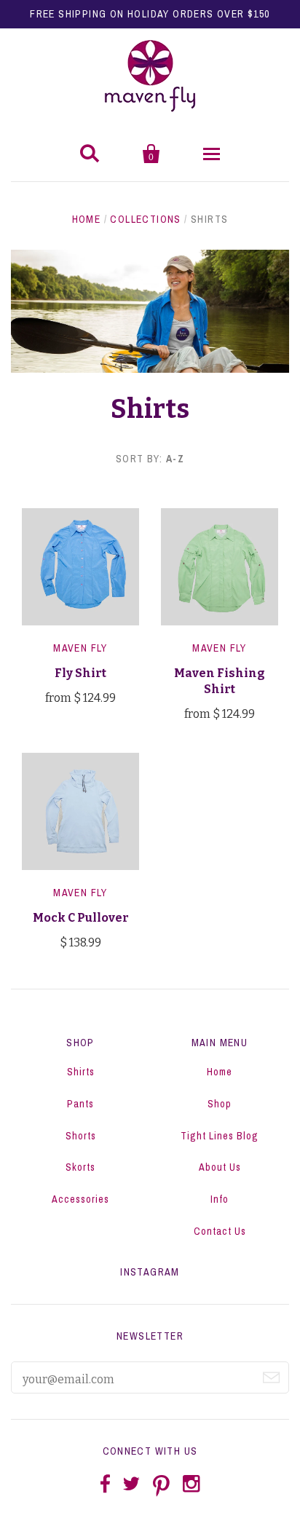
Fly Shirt (80, 673)
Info (219, 1199)
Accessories (80, 1199)
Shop (220, 1103)
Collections (145, 219)
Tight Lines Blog (219, 1135)
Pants (80, 1103)
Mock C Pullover (81, 918)
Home (86, 219)
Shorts (81, 1135)
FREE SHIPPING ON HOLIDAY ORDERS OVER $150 (149, 13)
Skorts (80, 1167)
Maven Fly (80, 648)
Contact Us (220, 1231)
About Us (220, 1167)
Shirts (81, 1071)
